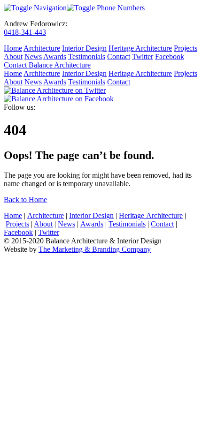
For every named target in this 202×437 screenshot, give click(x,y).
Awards (54, 56)
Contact (118, 56)
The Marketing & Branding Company (95, 249)
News (33, 56)
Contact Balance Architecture (47, 65)
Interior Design (84, 48)
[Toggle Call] (106, 8)
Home (13, 48)
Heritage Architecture (140, 48)
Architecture (41, 48)
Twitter (142, 56)
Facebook (169, 56)
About (13, 56)
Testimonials (86, 56)
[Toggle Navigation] (35, 8)
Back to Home (25, 199)
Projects (185, 48)
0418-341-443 (25, 32)
